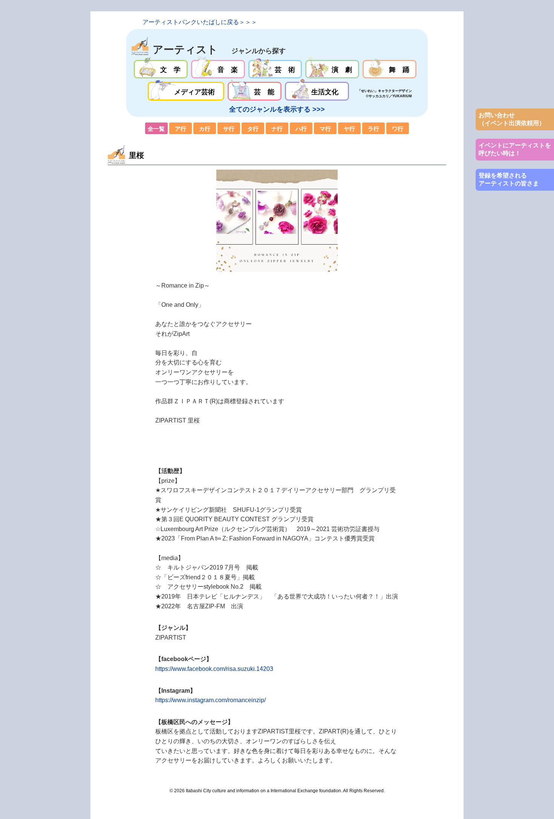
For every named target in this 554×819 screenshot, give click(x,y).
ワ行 (397, 128)
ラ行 (373, 128)
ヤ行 (349, 128)
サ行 (228, 128)
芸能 (254, 91)
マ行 (325, 128)
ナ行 (277, 128)
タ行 (253, 128)
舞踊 (389, 69)
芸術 (275, 69)
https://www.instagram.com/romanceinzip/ (210, 700)
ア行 (180, 128)
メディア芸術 (186, 91)
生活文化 (316, 91)
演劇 (332, 69)
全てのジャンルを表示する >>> (277, 109)
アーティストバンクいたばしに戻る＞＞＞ (199, 22)
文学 (161, 69)
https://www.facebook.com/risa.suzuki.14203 (214, 669)
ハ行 (301, 128)
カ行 (204, 128)
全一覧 (156, 128)
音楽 (218, 69)
